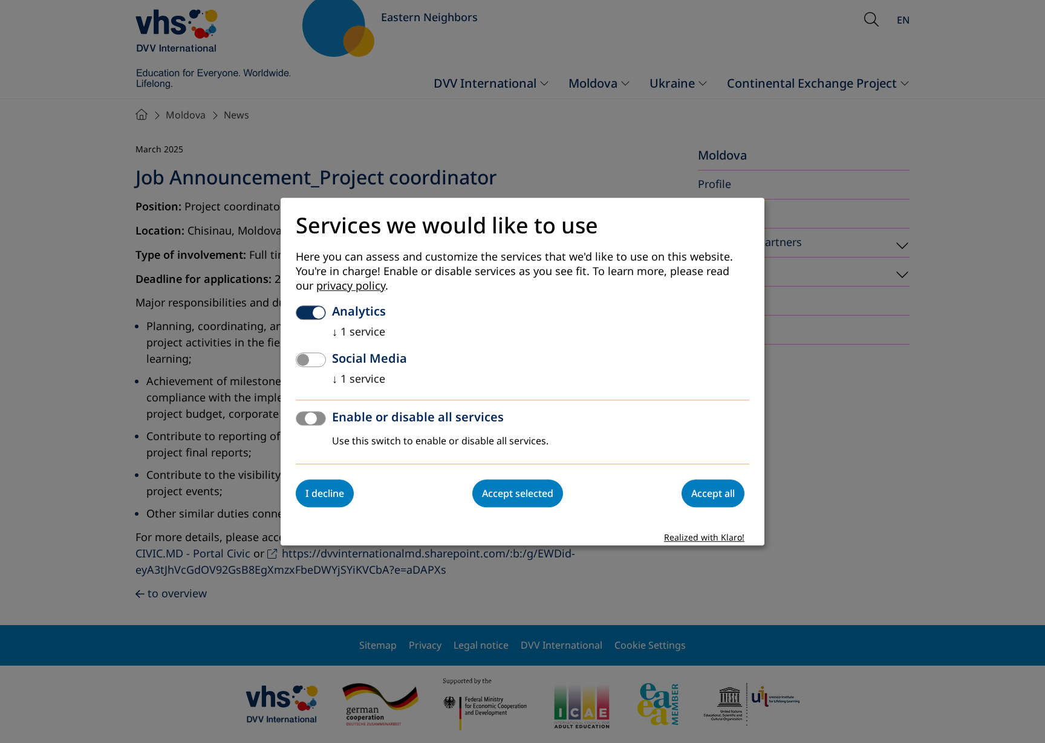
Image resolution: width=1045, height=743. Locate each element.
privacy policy (350, 286)
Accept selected (517, 493)
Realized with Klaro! (704, 537)
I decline (324, 493)
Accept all (713, 493)
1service (358, 332)
